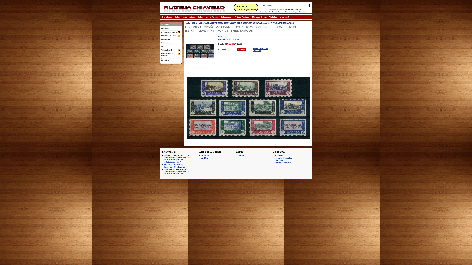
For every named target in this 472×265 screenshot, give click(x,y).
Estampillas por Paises (208, 17)
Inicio (261, 12)
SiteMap (204, 158)
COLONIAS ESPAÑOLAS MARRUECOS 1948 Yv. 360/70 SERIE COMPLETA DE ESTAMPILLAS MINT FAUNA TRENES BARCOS (243, 23)
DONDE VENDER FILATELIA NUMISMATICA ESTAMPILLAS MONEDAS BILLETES (177, 157)
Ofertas (241, 155)
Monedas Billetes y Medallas (264, 17)
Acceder (280, 9)
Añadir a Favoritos (260, 49)
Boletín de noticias (283, 163)
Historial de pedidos (283, 158)
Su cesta (288, 12)
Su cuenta (279, 155)
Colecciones (226, 17)
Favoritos (279, 160)
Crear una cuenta (293, 9)
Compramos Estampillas (165, 59)
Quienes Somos (166, 43)
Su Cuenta (279, 12)
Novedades (167, 17)
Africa (163, 46)
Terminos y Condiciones (174, 167)
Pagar (295, 12)
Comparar (257, 51)
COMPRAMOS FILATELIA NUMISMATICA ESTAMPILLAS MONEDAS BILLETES (177, 171)
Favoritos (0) (269, 12)
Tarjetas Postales (242, 17)
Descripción (191, 74)
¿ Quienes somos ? (172, 162)
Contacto (302, 12)
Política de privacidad (173, 164)
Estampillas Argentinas (185, 17)
